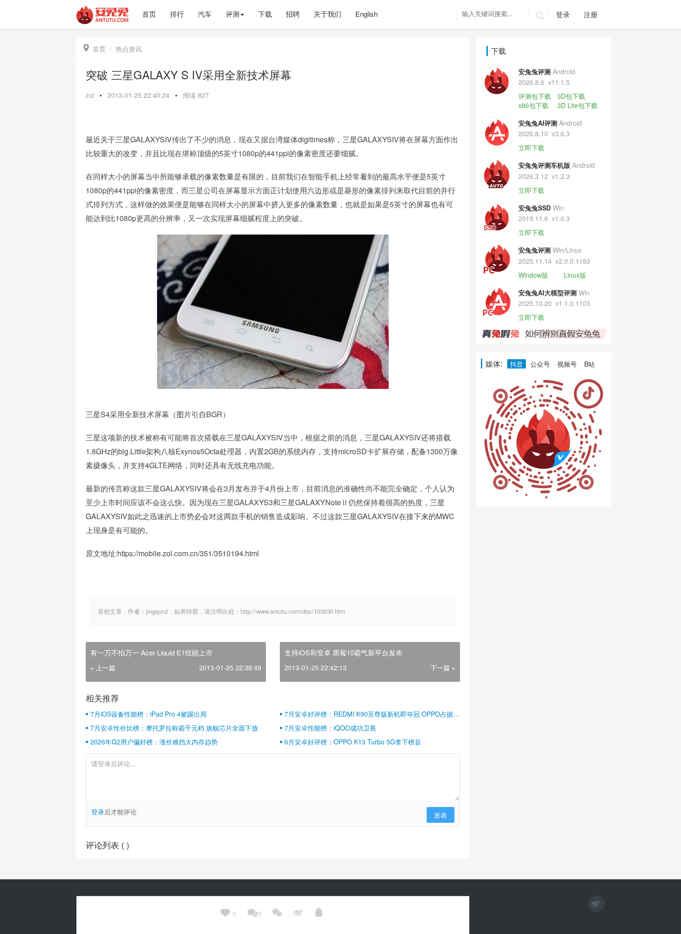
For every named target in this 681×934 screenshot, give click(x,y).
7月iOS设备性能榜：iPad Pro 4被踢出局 (148, 713)
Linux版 (575, 275)
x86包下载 (533, 105)
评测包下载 (534, 96)
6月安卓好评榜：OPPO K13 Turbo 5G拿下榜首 (352, 741)
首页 (94, 48)
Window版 (533, 275)
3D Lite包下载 (577, 105)
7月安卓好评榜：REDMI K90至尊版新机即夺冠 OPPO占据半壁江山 (372, 713)
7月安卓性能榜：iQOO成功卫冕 (330, 727)
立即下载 (531, 147)
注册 (591, 14)
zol (90, 95)
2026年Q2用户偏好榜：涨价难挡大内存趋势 (154, 741)
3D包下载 (571, 96)
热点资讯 (129, 48)
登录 (563, 14)
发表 (440, 815)
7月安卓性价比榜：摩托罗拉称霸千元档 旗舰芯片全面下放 (174, 727)
